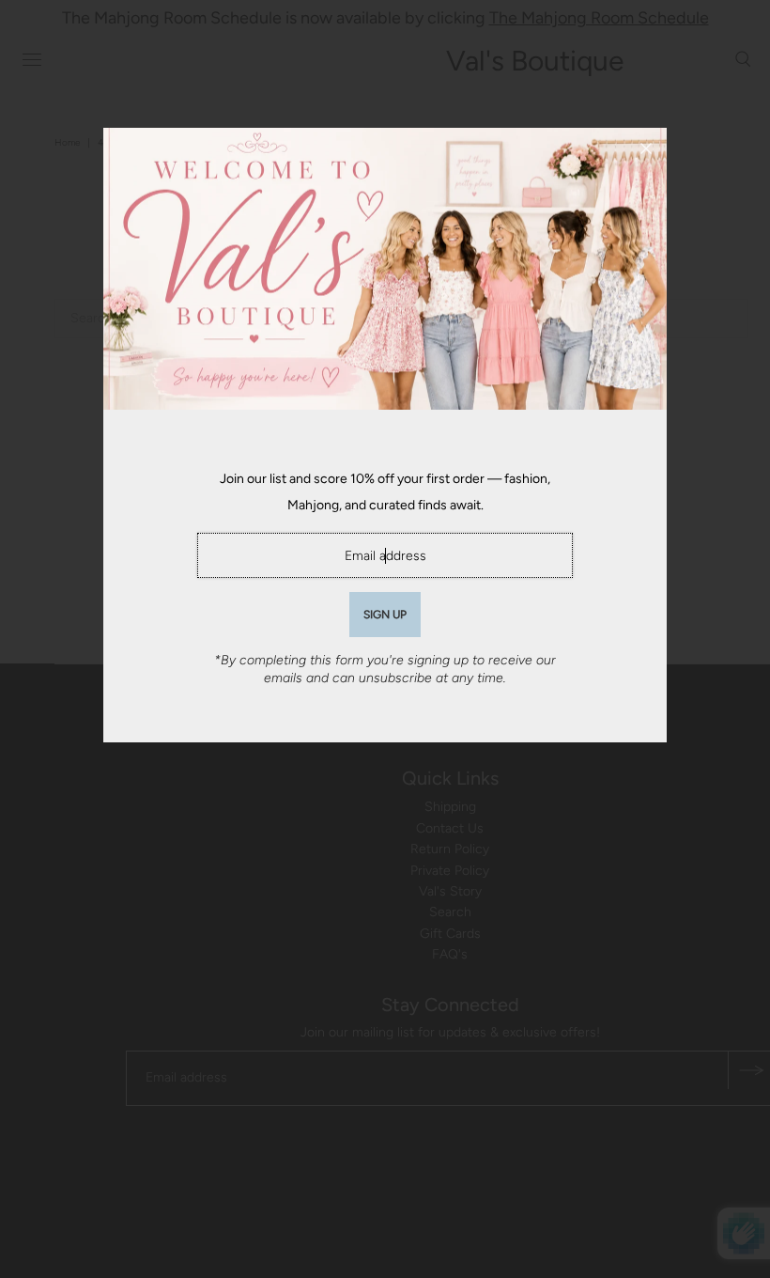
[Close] (646, 148)
